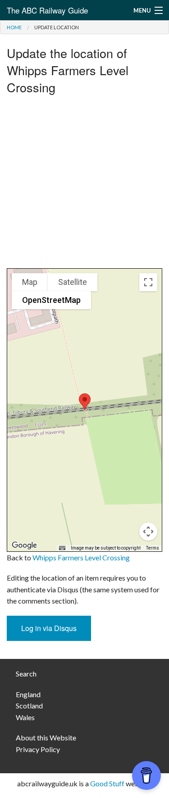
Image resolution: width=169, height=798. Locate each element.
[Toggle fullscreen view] (148, 282)
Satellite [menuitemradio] (72, 282)
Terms (152, 548)
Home (14, 27)
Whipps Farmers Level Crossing (81, 557)
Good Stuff (107, 783)
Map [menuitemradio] (29, 282)
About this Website (46, 737)
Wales (25, 717)
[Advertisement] (84, 183)
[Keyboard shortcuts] (62, 548)
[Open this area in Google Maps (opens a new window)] (24, 545)
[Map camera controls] (148, 532)
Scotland (29, 705)
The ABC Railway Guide (47, 10)
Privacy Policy (38, 749)
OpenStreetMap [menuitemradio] (51, 300)
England (28, 694)
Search (26, 673)
